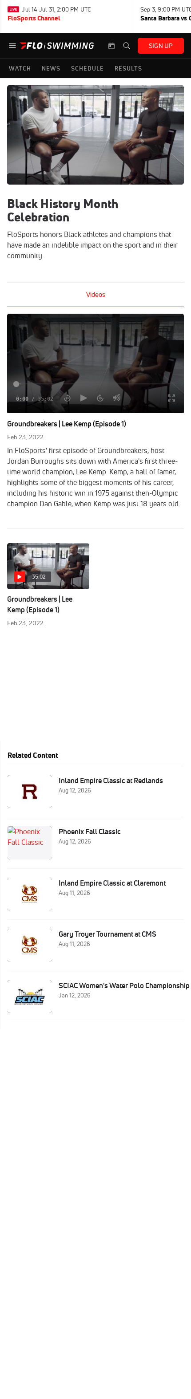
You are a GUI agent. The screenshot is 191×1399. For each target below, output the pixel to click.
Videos (95, 294)
